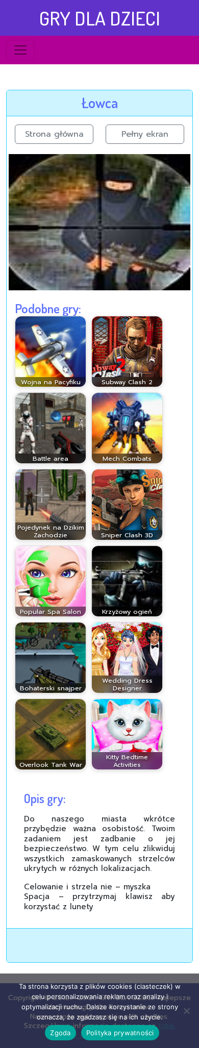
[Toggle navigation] (20, 50)
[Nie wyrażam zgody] (186, 1011)
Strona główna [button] (54, 134)
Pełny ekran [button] (144, 134)
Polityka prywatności (120, 1033)
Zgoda (60, 1033)
